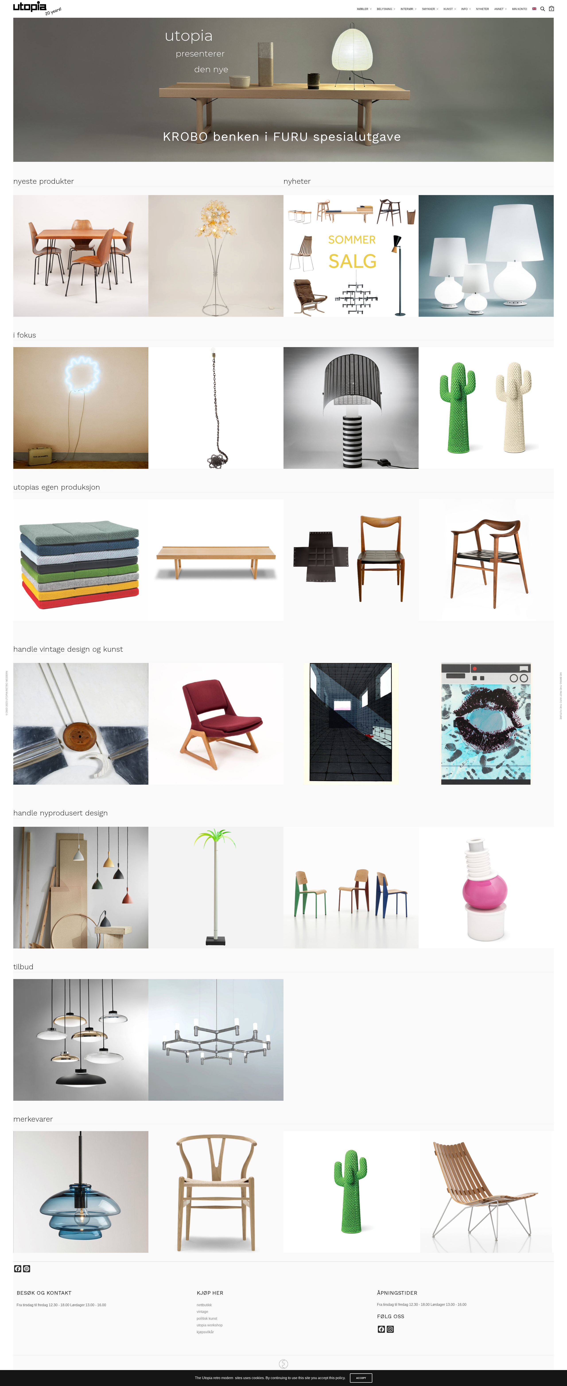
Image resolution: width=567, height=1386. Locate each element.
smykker (428, 9)
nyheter (482, 9)
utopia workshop (210, 1325)
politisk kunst (207, 1318)
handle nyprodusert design (60, 812)
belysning (384, 9)
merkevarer (33, 1118)
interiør (407, 9)
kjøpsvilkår (205, 1332)
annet (498, 9)
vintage (202, 1312)
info (464, 9)
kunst (448, 9)
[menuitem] (534, 9)
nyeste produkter (43, 181)
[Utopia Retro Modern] (283, 1364)
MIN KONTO (519, 9)
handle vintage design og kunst (68, 649)
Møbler (362, 9)
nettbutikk (204, 1305)
